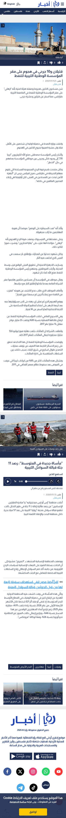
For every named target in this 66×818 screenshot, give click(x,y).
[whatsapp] (46, 772)
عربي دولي (57, 84)
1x (15, 481)
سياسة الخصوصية (18, 801)
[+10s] (58, 481)
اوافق (33, 812)
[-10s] (51, 481)
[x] (20, 772)
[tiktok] (33, 788)
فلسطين (18, 11)
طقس (7, 11)
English (11, 4)
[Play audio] (8, 481)
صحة (28, 11)
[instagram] (33, 772)
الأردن (36, 11)
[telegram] (21, 788)
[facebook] (7, 772)
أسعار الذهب (48, 11)
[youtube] (59, 772)
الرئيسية (61, 11)
